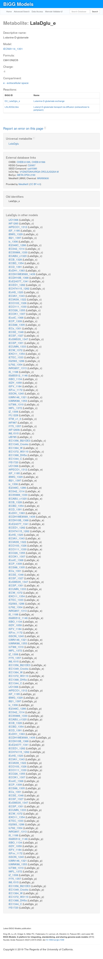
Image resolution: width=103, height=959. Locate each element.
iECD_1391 (16, 267)
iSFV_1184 (15, 386)
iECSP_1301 (16, 343)
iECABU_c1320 (18, 256)
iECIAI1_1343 (17, 295)
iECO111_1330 (18, 306)
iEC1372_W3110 (19, 451)
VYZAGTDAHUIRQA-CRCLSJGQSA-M (39, 171)
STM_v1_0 (15, 418)
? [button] (33, 138)
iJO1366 (14, 219)
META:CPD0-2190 (26, 174)
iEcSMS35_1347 (19, 339)
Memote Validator (53, 11)
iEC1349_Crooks (19, 444)
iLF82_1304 (16, 364)
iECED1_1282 (17, 285)
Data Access (37, 11)
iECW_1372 (16, 350)
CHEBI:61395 (23, 162)
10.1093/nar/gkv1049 (55, 939)
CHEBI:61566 (38, 162)
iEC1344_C (16, 458)
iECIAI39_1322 (18, 299)
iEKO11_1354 (17, 353)
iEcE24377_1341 (19, 281)
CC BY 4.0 (35, 184)
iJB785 (13, 437)
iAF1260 (14, 223)
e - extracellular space (16, 83)
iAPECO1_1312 (18, 227)
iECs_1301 (15, 328)
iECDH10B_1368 (19, 277)
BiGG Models (18, 3)
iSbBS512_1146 (18, 375)
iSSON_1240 (17, 393)
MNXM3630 (43, 178)
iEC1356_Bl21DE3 (20, 440)
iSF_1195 (15, 230)
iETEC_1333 (16, 357)
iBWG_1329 (16, 234)
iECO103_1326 (18, 303)
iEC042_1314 (17, 248)
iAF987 (13, 422)
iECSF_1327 (16, 335)
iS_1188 (14, 372)
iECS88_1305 (17, 324)
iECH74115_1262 (19, 288)
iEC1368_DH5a (18, 455)
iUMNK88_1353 (18, 400)
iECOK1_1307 (17, 313)
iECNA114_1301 (13, 48)
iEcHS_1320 (16, 292)
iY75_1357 (15, 426)
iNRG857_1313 (18, 368)
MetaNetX (23, 184)
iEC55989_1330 (18, 252)
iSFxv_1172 (16, 390)
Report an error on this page (23, 128)
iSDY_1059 (15, 382)
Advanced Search (22, 11)
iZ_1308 (14, 411)
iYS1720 (14, 462)
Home (9, 11)
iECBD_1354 (16, 263)
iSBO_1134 (16, 379)
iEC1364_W (16, 448)
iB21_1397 (15, 237)
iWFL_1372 (16, 408)
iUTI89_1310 (16, 404)
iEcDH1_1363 (17, 270)
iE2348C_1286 (18, 245)
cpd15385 (32, 168)
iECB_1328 (16, 259)
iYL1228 (14, 415)
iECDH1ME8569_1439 (22, 274)
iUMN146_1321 (18, 397)
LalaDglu (14, 143)
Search (95, 11)
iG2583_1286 (17, 361)
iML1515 (14, 433)
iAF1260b (15, 429)
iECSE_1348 (16, 332)
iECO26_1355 (17, 310)
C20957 (31, 165)
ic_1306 (14, 241)
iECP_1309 (16, 321)
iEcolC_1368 (16, 317)
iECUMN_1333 (18, 346)
